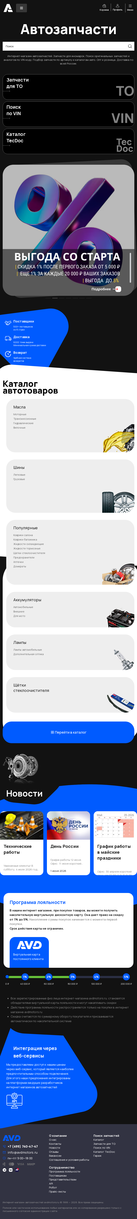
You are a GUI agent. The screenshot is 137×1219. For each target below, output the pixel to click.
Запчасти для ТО (104, 1144)
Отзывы (54, 1152)
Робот (53, 1187)
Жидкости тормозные (26, 548)
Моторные (19, 414)
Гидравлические (23, 423)
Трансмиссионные (24, 418)
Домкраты (19, 566)
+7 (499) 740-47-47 (23, 1146)
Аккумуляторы (27, 599)
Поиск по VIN (101, 1148)
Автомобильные (23, 607)
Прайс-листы (57, 1191)
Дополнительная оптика (28, 654)
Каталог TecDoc (104, 1152)
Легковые (19, 474)
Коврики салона (23, 535)
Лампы (19, 642)
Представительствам (62, 1179)
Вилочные (19, 427)
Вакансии (55, 1156)
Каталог (98, 1140)
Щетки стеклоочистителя (29, 553)
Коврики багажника (25, 539)
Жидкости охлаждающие (28, 544)
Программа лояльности (64, 1171)
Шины (18, 467)
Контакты (55, 1144)
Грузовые (19, 479)
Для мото (19, 616)
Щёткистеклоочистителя (31, 687)
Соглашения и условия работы (69, 1160)
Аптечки (18, 562)
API (51, 1183)
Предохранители (23, 557)
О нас (53, 1140)
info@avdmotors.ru (22, 1152)
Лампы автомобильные (27, 649)
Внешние (18, 611)
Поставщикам (58, 1175)
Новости (54, 1148)
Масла (19, 407)
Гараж (97, 1156)
